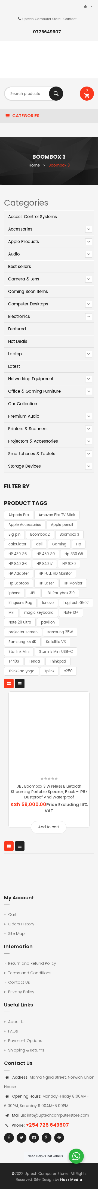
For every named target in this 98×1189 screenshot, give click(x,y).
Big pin (14, 535)
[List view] (19, 683)
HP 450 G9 (45, 554)
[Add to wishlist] (28, 768)
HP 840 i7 (44, 564)
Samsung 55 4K (22, 642)
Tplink (49, 671)
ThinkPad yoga (21, 671)
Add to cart (48, 827)
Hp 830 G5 (74, 554)
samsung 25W (60, 632)
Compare (69, 768)
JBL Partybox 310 (60, 593)
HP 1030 (69, 564)
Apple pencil (62, 525)
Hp (78, 544)
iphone (14, 593)
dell (39, 544)
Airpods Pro (18, 515)
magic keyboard (39, 613)
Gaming (59, 544)
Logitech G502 (76, 603)
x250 (68, 671)
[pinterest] (59, 1138)
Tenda (34, 661)
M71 (11, 613)
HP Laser (46, 583)
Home (34, 165)
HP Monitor (73, 583)
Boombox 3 (69, 535)
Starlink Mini (18, 652)
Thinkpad (58, 661)
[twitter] (21, 1138)
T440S (13, 661)
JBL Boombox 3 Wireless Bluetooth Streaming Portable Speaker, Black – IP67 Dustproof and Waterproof (49, 791)
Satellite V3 (56, 642)
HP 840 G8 (17, 564)
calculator (17, 544)
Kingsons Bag (20, 603)
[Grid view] (9, 683)
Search (56, 94)
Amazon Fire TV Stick (57, 515)
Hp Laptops (18, 583)
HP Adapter (18, 574)
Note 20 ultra (19, 622)
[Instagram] (34, 1138)
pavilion (48, 622)
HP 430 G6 (17, 554)
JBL (33, 593)
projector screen (23, 632)
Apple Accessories (24, 525)
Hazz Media (71, 1179)
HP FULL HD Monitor (55, 574)
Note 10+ (71, 613)
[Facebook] (9, 1138)
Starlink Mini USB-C (56, 652)
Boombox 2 (40, 535)
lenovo (48, 603)
